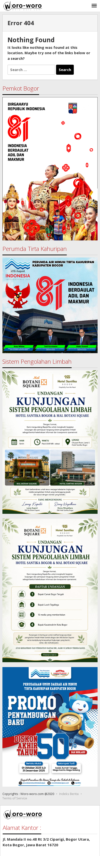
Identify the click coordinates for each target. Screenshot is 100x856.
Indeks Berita (69, 794)
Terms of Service (14, 798)
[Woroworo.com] (22, 5)
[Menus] (94, 6)
